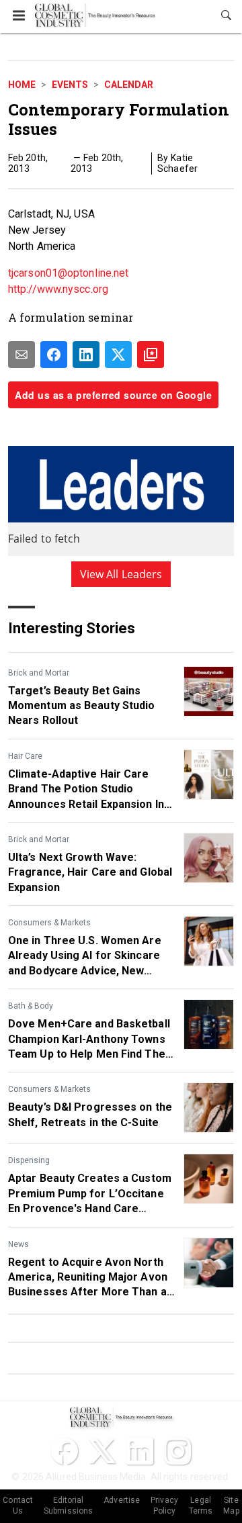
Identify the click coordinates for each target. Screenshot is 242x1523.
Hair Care (25, 756)
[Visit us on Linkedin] (139, 1451)
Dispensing (29, 1160)
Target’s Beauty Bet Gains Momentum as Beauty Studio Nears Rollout (81, 705)
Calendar (128, 84)
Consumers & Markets (49, 922)
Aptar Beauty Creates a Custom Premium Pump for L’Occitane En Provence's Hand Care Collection (89, 1194)
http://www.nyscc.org (58, 289)
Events (70, 84)
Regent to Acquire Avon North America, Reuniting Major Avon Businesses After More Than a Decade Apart (87, 1278)
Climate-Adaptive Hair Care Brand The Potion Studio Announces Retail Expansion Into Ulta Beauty (91, 790)
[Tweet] (118, 354)
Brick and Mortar (38, 673)
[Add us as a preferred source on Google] (150, 354)
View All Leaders (121, 574)
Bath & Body (30, 1006)
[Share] (53, 354)
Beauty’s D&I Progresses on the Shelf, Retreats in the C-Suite (90, 1114)
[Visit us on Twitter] (102, 1451)
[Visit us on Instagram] (177, 1451)
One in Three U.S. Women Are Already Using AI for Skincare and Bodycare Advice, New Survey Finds (84, 956)
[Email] (21, 354)
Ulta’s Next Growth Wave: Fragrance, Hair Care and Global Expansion (90, 872)
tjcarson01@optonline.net (68, 273)
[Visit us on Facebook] (64, 1451)
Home (22, 84)
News (18, 1244)
